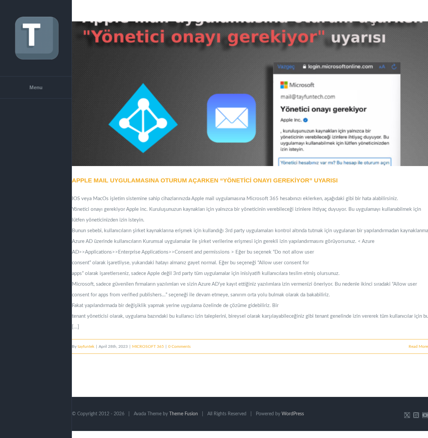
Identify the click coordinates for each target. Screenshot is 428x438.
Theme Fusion (183, 414)
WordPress (293, 414)
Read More (418, 346)
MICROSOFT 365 (148, 346)
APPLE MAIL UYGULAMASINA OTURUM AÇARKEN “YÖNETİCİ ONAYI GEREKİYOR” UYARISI (241, 94)
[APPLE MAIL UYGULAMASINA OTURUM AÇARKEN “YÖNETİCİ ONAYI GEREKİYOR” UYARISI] (250, 93)
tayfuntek (86, 346)
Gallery (258, 94)
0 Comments (179, 346)
